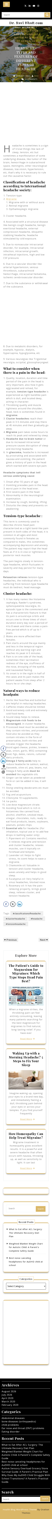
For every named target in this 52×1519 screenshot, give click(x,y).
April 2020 (7, 1398)
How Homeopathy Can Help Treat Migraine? (26, 1136)
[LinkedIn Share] (19, 904)
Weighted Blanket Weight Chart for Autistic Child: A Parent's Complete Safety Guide (26, 1455)
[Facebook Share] (6, 904)
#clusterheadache (15, 918)
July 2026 (7, 1394)
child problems (10, 1424)
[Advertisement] (26, 116)
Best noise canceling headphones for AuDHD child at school (26, 1262)
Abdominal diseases (13, 1418)
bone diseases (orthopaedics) (19, 1421)
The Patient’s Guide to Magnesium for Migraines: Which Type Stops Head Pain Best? (26, 973)
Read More (26, 1038)
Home (18, 24)
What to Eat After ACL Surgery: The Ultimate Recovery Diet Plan (25, 1233)
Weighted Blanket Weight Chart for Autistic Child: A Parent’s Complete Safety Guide (26, 1247)
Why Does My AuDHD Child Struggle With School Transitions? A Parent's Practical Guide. (26, 1478)
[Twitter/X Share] (12, 904)
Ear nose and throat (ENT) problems (23, 1428)
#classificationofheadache (27, 913)
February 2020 (10, 1404)
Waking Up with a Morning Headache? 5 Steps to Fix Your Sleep (26, 1059)
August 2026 (9, 1391)
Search (47, 15)
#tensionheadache (16, 924)
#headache (37, 918)
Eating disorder (11, 1431)
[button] (3, 772)
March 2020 (8, 1401)
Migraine (11, 199)
